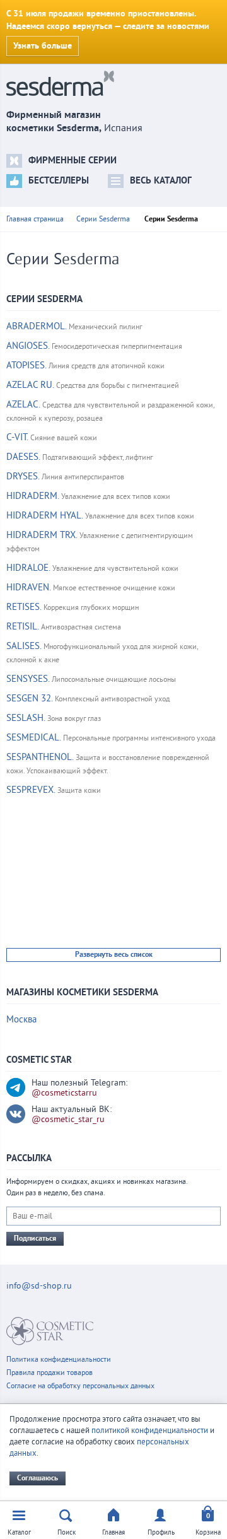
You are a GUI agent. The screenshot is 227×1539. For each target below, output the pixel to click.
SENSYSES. (27, 679)
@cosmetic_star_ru (68, 1120)
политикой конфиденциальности (149, 1430)
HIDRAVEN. (28, 587)
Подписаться (35, 1238)
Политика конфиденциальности (58, 1359)
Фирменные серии (72, 160)
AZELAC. (23, 404)
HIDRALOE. (28, 568)
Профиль (161, 1532)
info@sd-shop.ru (39, 1286)
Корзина (208, 1532)
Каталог (19, 1532)
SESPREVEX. (30, 790)
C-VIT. (17, 437)
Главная (113, 1532)
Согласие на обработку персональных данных (80, 1386)
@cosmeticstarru (64, 1093)
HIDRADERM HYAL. (44, 515)
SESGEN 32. (29, 698)
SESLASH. (25, 718)
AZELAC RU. (30, 385)
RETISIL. (22, 626)
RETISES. (23, 607)
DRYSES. (22, 476)
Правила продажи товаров (49, 1373)
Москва (21, 1019)
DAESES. (23, 457)
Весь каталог (161, 180)
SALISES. (23, 646)
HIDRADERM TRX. (41, 535)
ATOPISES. (26, 365)
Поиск (66, 1532)
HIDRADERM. (32, 496)
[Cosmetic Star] (50, 1331)
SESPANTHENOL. (39, 757)
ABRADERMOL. (36, 326)
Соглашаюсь (37, 1478)
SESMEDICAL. (33, 737)
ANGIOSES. (27, 346)
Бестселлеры (58, 180)
